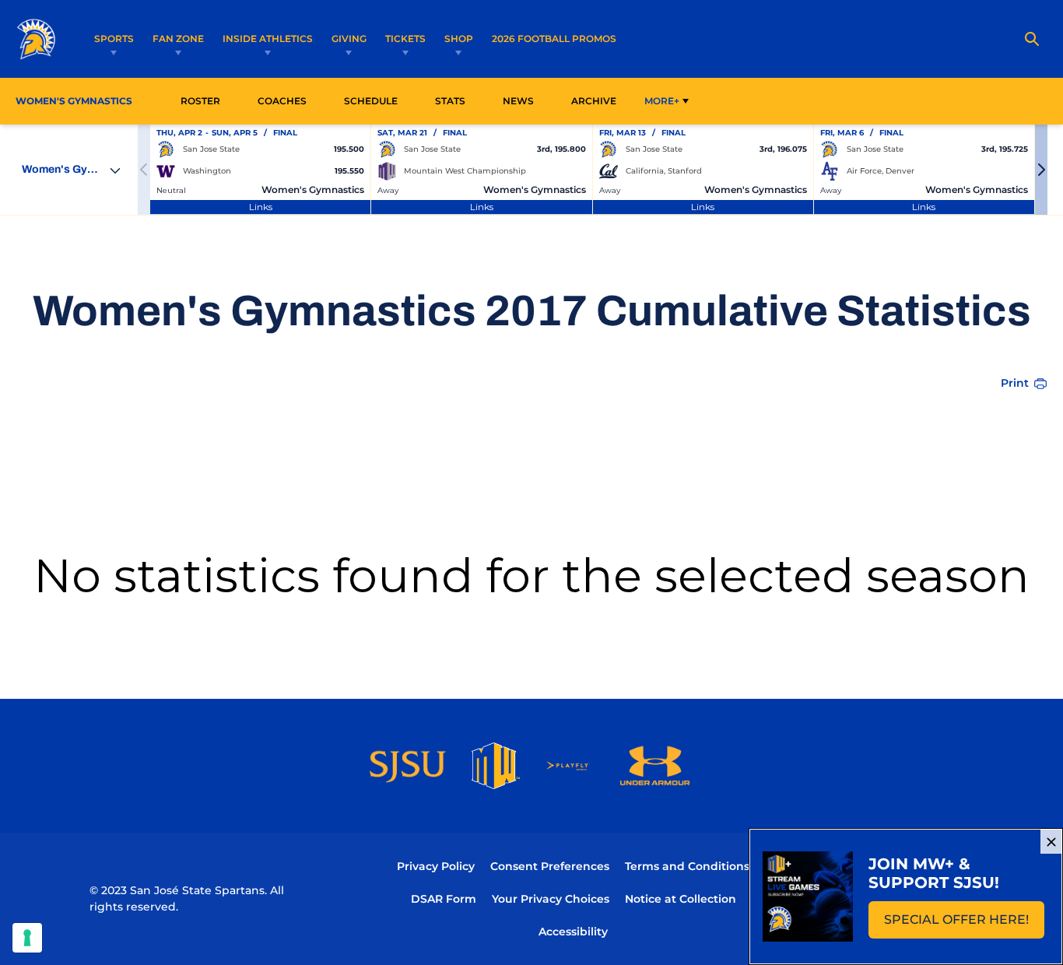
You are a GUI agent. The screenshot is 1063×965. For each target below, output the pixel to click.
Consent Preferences (549, 866)
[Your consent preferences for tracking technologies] (27, 938)
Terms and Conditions (687, 866)
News (518, 101)
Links (260, 206)
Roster (200, 101)
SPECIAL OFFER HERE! (964, 924)
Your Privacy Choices (550, 899)
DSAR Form (443, 899)
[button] (1041, 170)
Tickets (405, 38)
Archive (593, 101)
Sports (114, 38)
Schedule (371, 101)
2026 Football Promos (554, 38)
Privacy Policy (436, 866)
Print (1015, 383)
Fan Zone (178, 38)
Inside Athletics (268, 38)
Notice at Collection (680, 899)
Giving (349, 38)
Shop (458, 38)
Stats (454, 100)
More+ (661, 101)
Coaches (282, 101)
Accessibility (573, 931)
